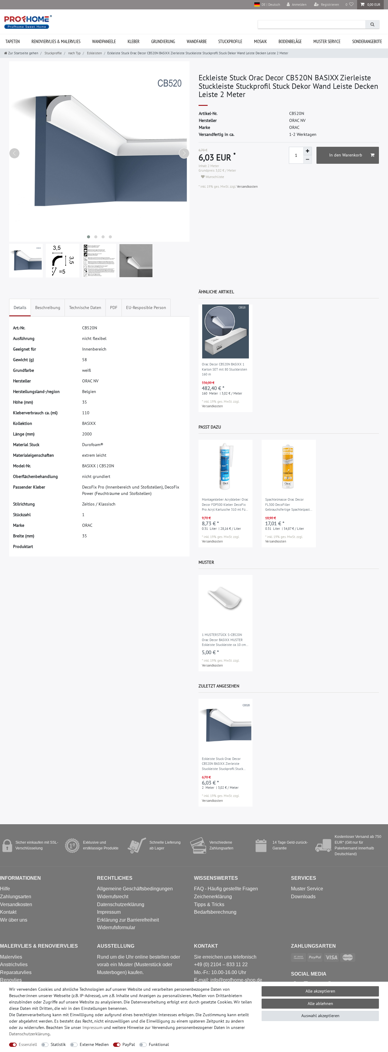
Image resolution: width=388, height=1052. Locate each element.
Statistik (58, 1044)
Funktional (159, 1044)
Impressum (109, 912)
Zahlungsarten (15, 896)
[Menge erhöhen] (307, 151)
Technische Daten (85, 307)
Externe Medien (94, 1044)
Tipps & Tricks (209, 904)
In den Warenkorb (345, 155)
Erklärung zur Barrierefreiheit (128, 920)
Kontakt (8, 912)
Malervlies (11, 957)
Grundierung (163, 41)
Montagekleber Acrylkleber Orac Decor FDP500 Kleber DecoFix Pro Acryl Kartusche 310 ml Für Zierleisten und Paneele (225, 505)
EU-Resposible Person (146, 307)
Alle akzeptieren (320, 991)
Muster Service (307, 888)
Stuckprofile (230, 41)
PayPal (128, 1044)
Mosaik (260, 41)
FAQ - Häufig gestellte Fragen (226, 888)
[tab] (20, 308)
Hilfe (5, 888)
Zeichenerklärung (213, 896)
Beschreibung (47, 307)
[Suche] (372, 24)
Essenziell (28, 1044)
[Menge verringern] (307, 159)
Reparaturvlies (16, 972)
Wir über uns (13, 920)
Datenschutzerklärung (120, 904)
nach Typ (74, 53)
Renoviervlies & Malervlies (56, 41)
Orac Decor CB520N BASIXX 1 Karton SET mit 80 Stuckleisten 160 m (224, 369)
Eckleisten (94, 53)
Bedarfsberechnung (215, 912)
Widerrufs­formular (116, 927)
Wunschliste (214, 176)
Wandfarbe (197, 41)
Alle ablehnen (320, 1003)
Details (20, 307)
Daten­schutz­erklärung (29, 1034)
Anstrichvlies (14, 964)
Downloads (303, 896)
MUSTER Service (326, 41)
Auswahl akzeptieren (320, 1015)
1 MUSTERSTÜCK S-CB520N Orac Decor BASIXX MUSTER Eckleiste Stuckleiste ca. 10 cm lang (224, 640)
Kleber (133, 41)
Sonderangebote (367, 41)
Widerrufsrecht (112, 896)
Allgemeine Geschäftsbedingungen (135, 888)
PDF (113, 307)
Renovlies (11, 980)
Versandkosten (247, 186)
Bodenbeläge (290, 41)
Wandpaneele (104, 41)
